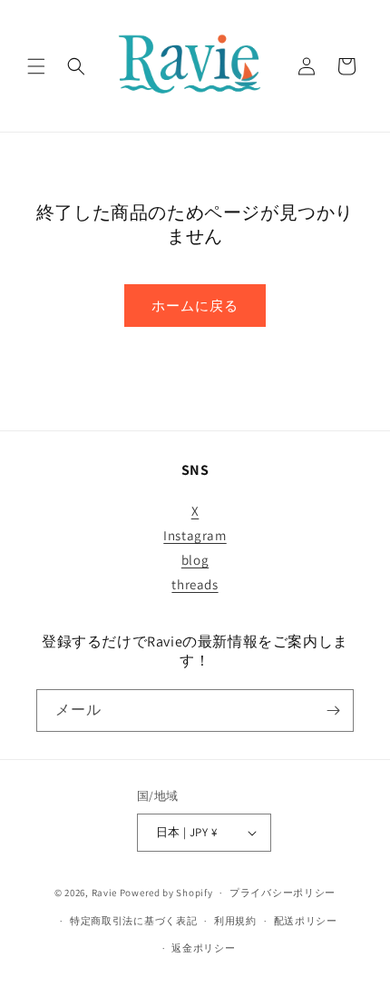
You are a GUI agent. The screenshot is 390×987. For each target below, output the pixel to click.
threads (194, 584)
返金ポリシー (203, 948)
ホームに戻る (195, 305)
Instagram (194, 535)
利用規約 (235, 920)
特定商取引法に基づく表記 (133, 920)
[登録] (333, 710)
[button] (36, 66)
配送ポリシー (305, 920)
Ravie (105, 892)
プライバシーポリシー (282, 892)
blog (195, 559)
